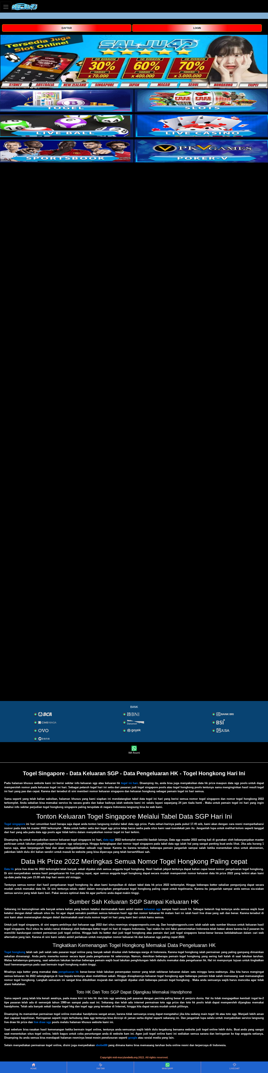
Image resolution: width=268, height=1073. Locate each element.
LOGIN (197, 28)
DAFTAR (67, 28)
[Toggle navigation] (6, 7)
